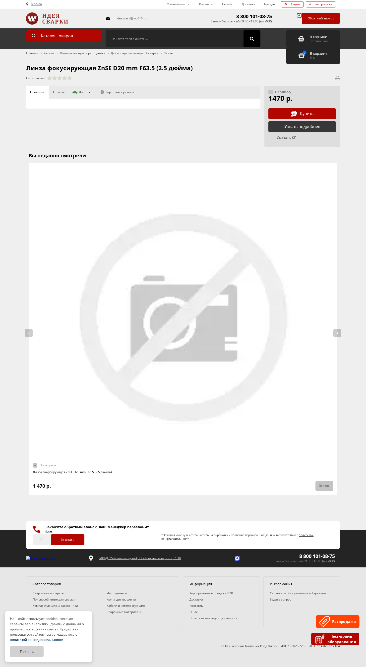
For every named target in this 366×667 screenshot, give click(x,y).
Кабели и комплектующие (126, 606)
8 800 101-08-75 (254, 16)
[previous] (29, 333)
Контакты (206, 4)
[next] (337, 333)
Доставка (248, 4)
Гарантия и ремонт (120, 92)
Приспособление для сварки (54, 599)
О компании (176, 4)
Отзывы (58, 92)
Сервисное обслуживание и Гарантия (298, 593)
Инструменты (117, 593)
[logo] (40, 558)
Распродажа (320, 4)
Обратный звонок (321, 18)
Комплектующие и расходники (55, 606)
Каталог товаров (57, 36)
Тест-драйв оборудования (342, 639)
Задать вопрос (280, 599)
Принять (27, 652)
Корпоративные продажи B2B (211, 593)
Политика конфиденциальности (213, 618)
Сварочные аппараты (48, 593)
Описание (37, 92)
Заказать (67, 540)
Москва (36, 4)
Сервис (227, 4)
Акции (292, 4)
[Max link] (299, 15)
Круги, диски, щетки (121, 599)
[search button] (252, 38)
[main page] (63, 18)
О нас (193, 612)
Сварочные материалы (124, 612)
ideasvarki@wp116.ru (131, 18)
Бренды (269, 4)
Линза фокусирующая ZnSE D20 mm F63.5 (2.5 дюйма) (72, 472)
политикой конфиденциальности (36, 640)
